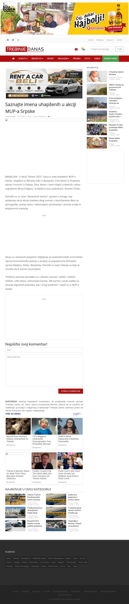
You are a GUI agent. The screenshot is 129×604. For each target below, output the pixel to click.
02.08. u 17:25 (74, 505)
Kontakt (119, 40)
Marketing (99, 40)
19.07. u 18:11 (74, 531)
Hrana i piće (82, 562)
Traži (119, 49)
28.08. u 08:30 (115, 145)
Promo (76, 58)
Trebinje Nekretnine (108, 591)
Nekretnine (110, 58)
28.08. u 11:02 (115, 121)
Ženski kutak (53, 566)
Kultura (9, 562)
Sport (50, 58)
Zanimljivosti (71, 562)
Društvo (37, 58)
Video (97, 58)
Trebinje (112, 93)
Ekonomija (33, 562)
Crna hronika (10, 116)
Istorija (43, 566)
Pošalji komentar (70, 391)
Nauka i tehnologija (22, 566)
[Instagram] (18, 40)
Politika (24, 562)
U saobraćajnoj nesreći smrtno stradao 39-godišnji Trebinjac (74, 513)
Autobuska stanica (60, 591)
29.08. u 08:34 (115, 79)
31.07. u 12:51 (74, 518)
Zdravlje (9, 566)
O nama (90, 40)
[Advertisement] (44, 235)
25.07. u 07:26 (33, 531)
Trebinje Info (76, 591)
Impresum (110, 40)
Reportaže (35, 566)
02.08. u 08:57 (33, 518)
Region (68, 558)
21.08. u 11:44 (33, 505)
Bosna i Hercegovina (55, 558)
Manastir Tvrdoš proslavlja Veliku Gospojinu (116, 127)
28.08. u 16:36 (115, 108)
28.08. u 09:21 (115, 135)
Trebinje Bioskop (64, 595)
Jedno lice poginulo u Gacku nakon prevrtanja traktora (73, 500)
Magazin (63, 58)
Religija (111, 144)
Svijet (75, 558)
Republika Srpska (115, 77)
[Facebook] (7, 40)
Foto (87, 58)
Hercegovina (114, 119)
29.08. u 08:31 (115, 95)
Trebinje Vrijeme (90, 591)
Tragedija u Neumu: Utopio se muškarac (74, 523)
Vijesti (22, 58)
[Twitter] (12, 40)
